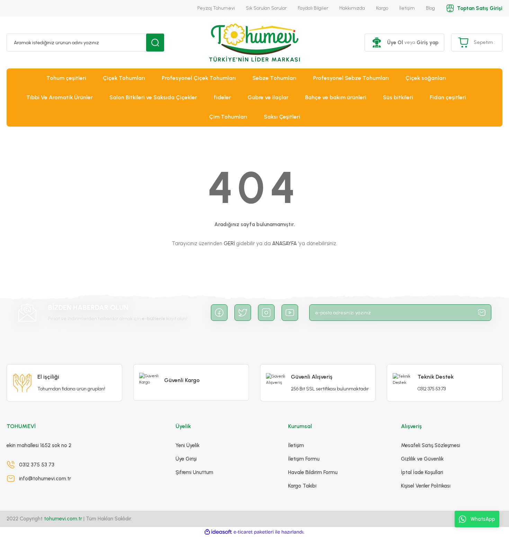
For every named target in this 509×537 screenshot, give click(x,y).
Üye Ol (395, 42)
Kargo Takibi (302, 486)
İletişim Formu (304, 459)
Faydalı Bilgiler (313, 8)
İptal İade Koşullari (422, 472)
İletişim (407, 8)
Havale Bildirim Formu (313, 472)
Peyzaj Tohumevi (216, 8)
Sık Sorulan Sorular (266, 8)
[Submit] (481, 312)
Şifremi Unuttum (194, 472)
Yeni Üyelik (187, 445)
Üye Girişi (186, 459)
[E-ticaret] (253, 532)
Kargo (382, 8)
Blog (430, 8)
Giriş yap (427, 42)
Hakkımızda (352, 8)
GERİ (229, 243)
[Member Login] (376, 42)
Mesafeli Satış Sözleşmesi (430, 445)
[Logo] (254, 43)
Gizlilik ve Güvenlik (422, 459)
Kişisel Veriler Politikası (425, 486)
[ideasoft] (218, 532)
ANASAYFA (284, 243)
